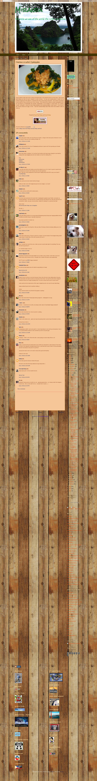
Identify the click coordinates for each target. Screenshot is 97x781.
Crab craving (73, 379)
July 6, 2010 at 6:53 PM (24, 385)
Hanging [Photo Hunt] (73, 397)
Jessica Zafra (70, 592)
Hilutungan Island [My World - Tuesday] (74, 455)
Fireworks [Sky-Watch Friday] (76, 315)
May (71, 475)
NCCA (68, 623)
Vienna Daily (70, 570)
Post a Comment (21, 389)
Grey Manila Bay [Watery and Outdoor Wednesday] (73, 406)
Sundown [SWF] (73, 464)
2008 (70, 488)
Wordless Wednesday (72, 548)
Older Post (61, 412)
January (72, 484)
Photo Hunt (69, 516)
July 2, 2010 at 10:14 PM (24, 324)
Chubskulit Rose (22, 265)
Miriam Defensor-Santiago (73, 599)
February (72, 481)
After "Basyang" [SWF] (73, 423)
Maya (20, 233)
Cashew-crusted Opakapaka (28, 62)
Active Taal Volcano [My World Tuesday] (74, 431)
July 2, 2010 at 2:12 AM (24, 210)
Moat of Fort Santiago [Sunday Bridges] (74, 393)
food (23, 128)
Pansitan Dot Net (71, 616)
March (71, 479)
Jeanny (20, 358)
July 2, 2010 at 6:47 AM (24, 250)
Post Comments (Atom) (43, 416)
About (23, 54)
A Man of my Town (71, 565)
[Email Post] (34, 126)
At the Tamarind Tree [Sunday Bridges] (73, 416)
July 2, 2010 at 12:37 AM (24, 164)
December (72, 364)
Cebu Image (70, 535)
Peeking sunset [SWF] (73, 441)
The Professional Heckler (73, 518)
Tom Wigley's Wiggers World (73, 558)
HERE (28, 260)
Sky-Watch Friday (71, 551)
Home (18, 54)
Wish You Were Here (71, 579)
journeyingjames (22, 225)
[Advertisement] (40, 401)
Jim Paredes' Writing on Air (73, 584)
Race (20, 342)
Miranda (29, 10)
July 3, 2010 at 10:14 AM (24, 355)
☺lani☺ (21, 302)
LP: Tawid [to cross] (74, 402)
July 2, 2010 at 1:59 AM (24, 186)
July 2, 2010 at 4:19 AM (24, 239)
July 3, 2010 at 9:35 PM (24, 377)
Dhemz (20, 335)
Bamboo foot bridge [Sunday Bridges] (74, 459)
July (71, 375)
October (72, 368)
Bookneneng (21, 162)
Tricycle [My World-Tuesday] (74, 389)
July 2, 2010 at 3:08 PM (24, 306)
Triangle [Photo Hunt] (73, 420)
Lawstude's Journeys (72, 563)
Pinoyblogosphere (71, 635)
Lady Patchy (21, 213)
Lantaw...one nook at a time (73, 523)
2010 (70, 362)
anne (20, 327)
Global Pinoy (70, 606)
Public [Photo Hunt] (74, 376)
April (71, 477)
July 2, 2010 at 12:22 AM (24, 141)
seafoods (40, 128)
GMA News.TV (70, 626)
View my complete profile (73, 87)
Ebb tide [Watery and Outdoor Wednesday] (73, 450)
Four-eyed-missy (22, 368)
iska (20, 295)
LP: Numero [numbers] (75, 290)
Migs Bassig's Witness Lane (73, 582)
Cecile (20, 179)
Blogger (62, 771)
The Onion (69, 633)
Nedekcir (21, 189)
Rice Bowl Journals (71, 621)
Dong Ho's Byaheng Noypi (73, 555)
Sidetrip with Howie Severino (73, 604)
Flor (20, 157)
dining (20, 128)
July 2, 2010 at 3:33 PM (24, 314)
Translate (77, 100)
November (72, 366)
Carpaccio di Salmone (73, 426)
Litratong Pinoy (70, 553)
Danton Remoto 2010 (72, 521)
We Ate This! (21, 375)
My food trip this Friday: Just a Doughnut (28, 205)
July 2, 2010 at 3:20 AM (24, 222)
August (72, 372)
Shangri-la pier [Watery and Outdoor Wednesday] (73, 384)
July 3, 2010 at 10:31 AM (24, 365)
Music (68, 508)
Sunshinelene (22, 275)
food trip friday (33, 128)
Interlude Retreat (71, 611)
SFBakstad (21, 144)
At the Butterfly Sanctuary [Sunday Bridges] (74, 435)
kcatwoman (21, 151)
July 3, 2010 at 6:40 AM (24, 339)
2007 (70, 490)
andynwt (53, 771)
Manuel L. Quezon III (72, 594)
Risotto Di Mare (73, 444)
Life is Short (70, 572)
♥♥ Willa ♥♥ (21, 167)
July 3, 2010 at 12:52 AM (24, 332)
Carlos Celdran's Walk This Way (74, 602)
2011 (70, 360)
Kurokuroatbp (70, 567)
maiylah (20, 135)
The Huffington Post (71, 528)
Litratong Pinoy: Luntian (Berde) (76, 302)
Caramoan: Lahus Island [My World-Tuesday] (74, 411)
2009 (70, 486)
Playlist (72, 508)
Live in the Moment (32, 54)
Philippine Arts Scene (72, 609)
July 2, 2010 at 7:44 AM (24, 262)
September (72, 370)
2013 (70, 356)
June (71, 473)
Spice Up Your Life (23, 270)
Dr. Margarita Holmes (72, 597)
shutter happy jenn (23, 253)
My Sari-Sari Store (71, 574)
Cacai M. (21, 196)
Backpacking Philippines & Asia (74, 530)
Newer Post (19, 412)
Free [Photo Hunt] (74, 438)
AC (19, 380)
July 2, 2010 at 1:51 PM (24, 299)
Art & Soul (69, 532)
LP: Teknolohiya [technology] (73, 470)
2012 (70, 358)
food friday (27, 128)
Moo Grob (72, 400)
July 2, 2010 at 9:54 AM (24, 292)
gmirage (21, 242)
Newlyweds (21, 310)
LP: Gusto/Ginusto (74, 381)
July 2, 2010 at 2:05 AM (24, 193)
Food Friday (70, 542)
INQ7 (68, 628)
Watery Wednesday (71, 540)
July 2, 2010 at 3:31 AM (24, 230)
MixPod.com (78, 508)
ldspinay (21, 160)
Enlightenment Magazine (73, 614)
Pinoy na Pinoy (70, 525)
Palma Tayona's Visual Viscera (74, 577)
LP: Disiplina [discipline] (73, 446)
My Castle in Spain (71, 537)
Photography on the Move (73, 560)
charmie (20, 317)
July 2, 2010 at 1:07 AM (24, 175)
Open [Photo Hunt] (74, 461)
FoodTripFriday (22, 173)
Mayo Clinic (70, 630)
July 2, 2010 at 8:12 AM (24, 272)
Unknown (70, 85)
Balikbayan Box (70, 618)
